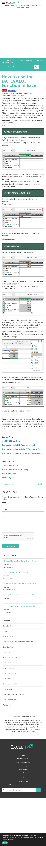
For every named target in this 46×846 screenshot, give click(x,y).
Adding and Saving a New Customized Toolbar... (19, 561)
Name (4, 502)
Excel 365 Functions (10, 636)
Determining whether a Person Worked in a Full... (20, 584)
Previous (6, 483)
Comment (6, 517)
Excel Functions (8, 668)
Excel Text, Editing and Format (13, 694)
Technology (7, 705)
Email (4, 510)
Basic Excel (7, 626)
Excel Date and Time (10, 658)
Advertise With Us (25, 6)
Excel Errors (7, 663)
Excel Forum (36, 6)
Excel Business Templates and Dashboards (18, 642)
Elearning (6, 631)
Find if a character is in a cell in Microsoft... (17, 572)
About (23, 755)
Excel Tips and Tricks (10, 700)
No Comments (8, 567)
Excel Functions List (9, 673)
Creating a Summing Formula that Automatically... (20, 595)
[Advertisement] (23, 33)
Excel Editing (23, 766)
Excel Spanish (7, 689)
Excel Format (23, 769)
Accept (5, 843)
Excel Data (6, 652)
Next (39, 483)
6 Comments (7, 578)
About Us (14, 6)
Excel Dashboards (9, 647)
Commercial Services (23, 8)
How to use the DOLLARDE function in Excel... (19, 606)
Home (7, 6)
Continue (6, 565)
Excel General (7, 679)
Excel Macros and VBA (10, 684)
